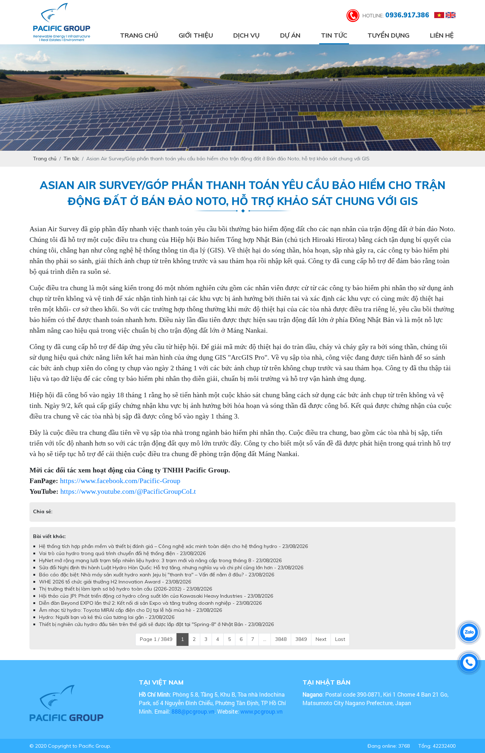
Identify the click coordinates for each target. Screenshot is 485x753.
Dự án (290, 35)
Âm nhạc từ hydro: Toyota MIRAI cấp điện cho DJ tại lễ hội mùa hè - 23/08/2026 (130, 617)
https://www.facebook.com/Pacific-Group (120, 481)
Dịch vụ (246, 35)
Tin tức (334, 35)
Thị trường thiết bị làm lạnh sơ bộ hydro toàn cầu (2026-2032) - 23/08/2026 (125, 596)
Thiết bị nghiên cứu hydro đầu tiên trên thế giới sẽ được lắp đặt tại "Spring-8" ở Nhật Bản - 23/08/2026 (156, 631)
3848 (281, 646)
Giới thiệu (196, 35)
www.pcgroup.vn (262, 718)
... (264, 646)
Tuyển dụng (388, 35)
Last (340, 646)
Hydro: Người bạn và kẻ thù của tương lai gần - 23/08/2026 (106, 624)
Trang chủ (139, 35)
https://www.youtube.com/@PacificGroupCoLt (128, 491)
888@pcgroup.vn (192, 718)
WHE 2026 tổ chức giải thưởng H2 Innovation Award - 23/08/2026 (115, 589)
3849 (301, 646)
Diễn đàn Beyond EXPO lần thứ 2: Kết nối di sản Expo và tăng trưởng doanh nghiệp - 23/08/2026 (150, 610)
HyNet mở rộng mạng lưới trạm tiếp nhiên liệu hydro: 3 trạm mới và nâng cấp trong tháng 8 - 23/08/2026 (160, 567)
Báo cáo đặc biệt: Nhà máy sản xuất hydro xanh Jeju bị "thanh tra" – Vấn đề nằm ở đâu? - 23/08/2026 (156, 581)
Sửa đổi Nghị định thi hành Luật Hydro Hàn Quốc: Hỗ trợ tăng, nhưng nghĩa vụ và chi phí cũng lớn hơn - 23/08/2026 (171, 574)
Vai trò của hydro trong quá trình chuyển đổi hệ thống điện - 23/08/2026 (122, 560)
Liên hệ (442, 35)
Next (321, 646)
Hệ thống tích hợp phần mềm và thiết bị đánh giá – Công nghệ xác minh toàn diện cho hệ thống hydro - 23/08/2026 (173, 553)
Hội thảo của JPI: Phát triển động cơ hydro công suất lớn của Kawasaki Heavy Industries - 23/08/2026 (156, 603)
